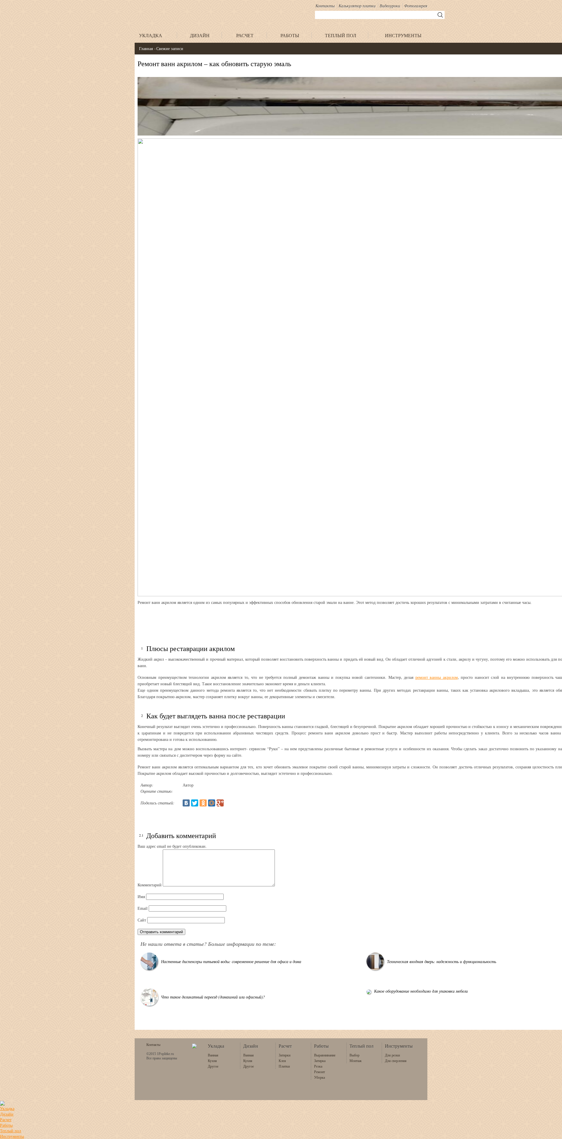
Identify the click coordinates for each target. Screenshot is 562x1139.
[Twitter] (194, 802)
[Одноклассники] (203, 802)
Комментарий (150, 885)
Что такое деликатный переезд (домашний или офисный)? (213, 997)
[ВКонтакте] (186, 802)
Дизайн (6, 1114)
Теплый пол (10, 1130)
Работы (6, 1125)
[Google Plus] (220, 802)
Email (143, 908)
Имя (141, 896)
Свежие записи (169, 48)
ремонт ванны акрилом (436, 677)
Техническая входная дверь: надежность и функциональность (441, 961)
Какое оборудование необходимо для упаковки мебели (421, 991)
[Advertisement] (313, 622)
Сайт (142, 920)
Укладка (7, 1108)
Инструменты (12, 1136)
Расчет (5, 1119)
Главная (146, 48)
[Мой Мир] (211, 802)
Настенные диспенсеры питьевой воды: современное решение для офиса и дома (231, 961)
